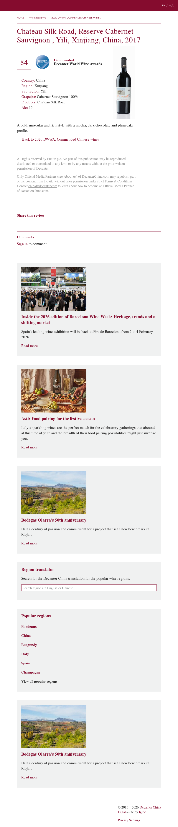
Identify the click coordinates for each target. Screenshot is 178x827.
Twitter (61, 223)
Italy (25, 654)
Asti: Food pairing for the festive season (58, 418)
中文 (171, 5)
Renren (52, 223)
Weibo (19, 223)
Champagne (30, 672)
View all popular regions (39, 681)
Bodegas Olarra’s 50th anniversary (53, 520)
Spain (25, 663)
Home (20, 17)
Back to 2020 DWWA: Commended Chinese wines (60, 139)
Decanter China (89, 5)
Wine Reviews (37, 17)
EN (163, 5)
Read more (29, 346)
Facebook (69, 223)
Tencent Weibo (36, 223)
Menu (6, 5)
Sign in (22, 243)
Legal (122, 812)
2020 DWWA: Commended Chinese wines (76, 17)
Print (76, 223)
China (26, 635)
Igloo (142, 812)
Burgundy (29, 644)
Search (19, 5)
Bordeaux (29, 626)
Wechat (27, 223)
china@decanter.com (42, 186)
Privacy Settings (129, 820)
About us (70, 176)
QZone (44, 223)
